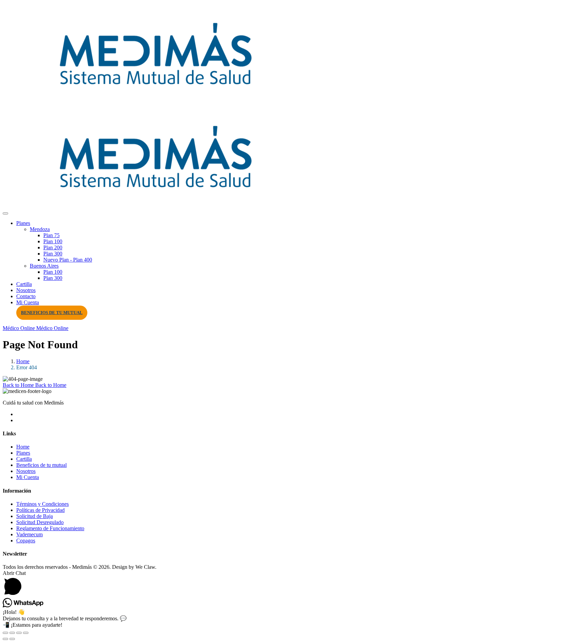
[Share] (19, 633)
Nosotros (26, 290)
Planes (23, 223)
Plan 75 (51, 235)
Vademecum (29, 534)
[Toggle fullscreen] (12, 633)
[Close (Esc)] (25, 633)
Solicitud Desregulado (40, 522)
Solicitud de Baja (34, 516)
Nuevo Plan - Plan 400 (67, 260)
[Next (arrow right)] (12, 639)
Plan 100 (52, 241)
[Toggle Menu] (5, 213)
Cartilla (24, 284)
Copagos (25, 540)
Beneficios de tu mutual (52, 312)
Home (22, 361)
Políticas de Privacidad (40, 510)
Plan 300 (52, 253)
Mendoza (40, 229)
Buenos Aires (44, 266)
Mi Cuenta (27, 302)
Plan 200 (52, 247)
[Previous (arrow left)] (5, 639)
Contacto (26, 296)
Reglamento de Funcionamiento (50, 528)
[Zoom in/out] (5, 633)
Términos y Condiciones (42, 504)
